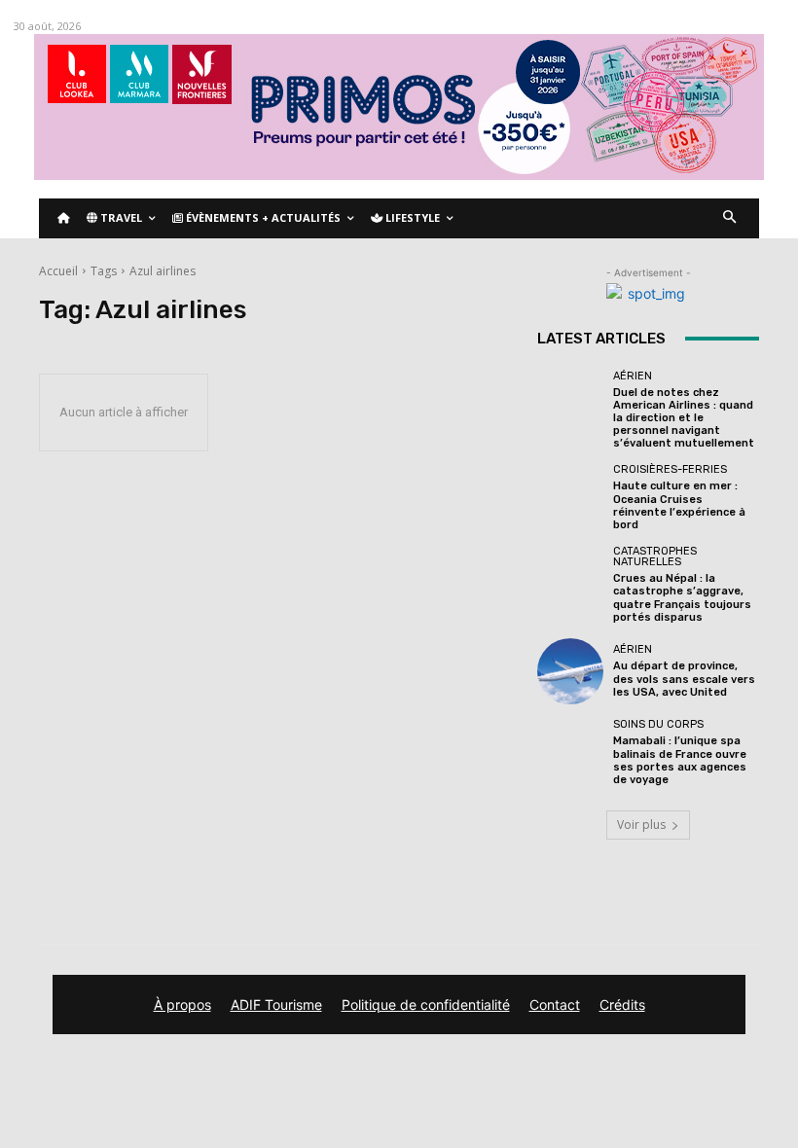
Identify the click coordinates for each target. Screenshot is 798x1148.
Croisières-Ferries (670, 469)
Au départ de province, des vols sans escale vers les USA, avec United (684, 679)
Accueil (58, 271)
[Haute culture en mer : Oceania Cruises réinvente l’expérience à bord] (570, 497)
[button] (730, 218)
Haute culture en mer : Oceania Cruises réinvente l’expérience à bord (679, 505)
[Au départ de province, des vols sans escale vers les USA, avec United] (570, 671)
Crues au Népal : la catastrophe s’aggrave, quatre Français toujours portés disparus (682, 598)
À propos (182, 1004)
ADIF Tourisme (276, 1004)
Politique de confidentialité (426, 1004)
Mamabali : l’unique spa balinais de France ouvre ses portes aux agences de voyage (679, 760)
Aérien (632, 376)
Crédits (622, 1004)
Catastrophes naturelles (655, 556)
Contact (554, 1004)
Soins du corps (658, 724)
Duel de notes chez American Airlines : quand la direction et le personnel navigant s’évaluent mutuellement (683, 418)
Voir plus (641, 824)
